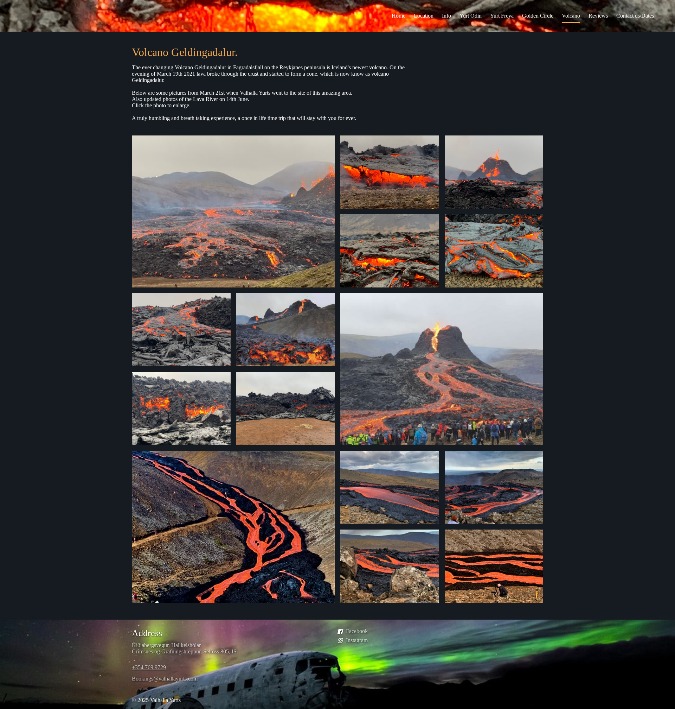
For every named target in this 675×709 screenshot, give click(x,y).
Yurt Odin (470, 16)
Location (423, 16)
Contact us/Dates (635, 16)
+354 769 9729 (149, 667)
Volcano (571, 16)
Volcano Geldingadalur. (185, 52)
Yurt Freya (502, 16)
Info (446, 16)
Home (398, 16)
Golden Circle (537, 16)
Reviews (598, 16)
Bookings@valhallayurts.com (165, 679)
